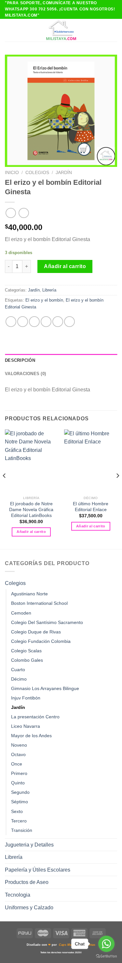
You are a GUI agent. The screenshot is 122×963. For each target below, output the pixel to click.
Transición (21, 830)
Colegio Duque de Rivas (36, 631)
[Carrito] (114, 30)
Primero (19, 773)
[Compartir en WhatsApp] (11, 321)
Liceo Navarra (25, 726)
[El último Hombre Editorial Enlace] (90, 461)
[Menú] (9, 30)
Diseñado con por (61, 944)
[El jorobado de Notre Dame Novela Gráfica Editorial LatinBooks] (31, 461)
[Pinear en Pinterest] (57, 321)
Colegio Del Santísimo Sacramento (47, 622)
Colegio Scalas (26, 650)
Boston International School (39, 603)
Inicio (12, 172)
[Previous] (4, 489)
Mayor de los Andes (31, 735)
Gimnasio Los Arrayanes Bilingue (45, 688)
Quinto (18, 782)
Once (16, 763)
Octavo (18, 754)
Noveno (19, 745)
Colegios (37, 172)
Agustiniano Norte (29, 593)
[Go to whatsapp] (106, 944)
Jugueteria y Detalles (29, 845)
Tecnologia (17, 895)
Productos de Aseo (26, 882)
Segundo (20, 792)
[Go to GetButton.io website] (106, 956)
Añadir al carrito (65, 266)
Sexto (17, 811)
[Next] (117, 489)
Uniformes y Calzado (29, 907)
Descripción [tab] (20, 360)
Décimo (19, 679)
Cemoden (21, 613)
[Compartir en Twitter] (34, 321)
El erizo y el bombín (44, 300)
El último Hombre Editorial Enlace (90, 506)
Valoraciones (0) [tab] (25, 373)
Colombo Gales (27, 660)
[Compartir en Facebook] (22, 321)
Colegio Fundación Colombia (41, 641)
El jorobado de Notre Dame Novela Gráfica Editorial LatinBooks (31, 509)
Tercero (19, 820)
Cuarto (18, 669)
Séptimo (19, 801)
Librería (49, 290)
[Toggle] (114, 583)
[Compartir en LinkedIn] (69, 321)
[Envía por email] (46, 321)
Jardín (64, 172)
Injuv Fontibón (25, 697)
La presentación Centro (35, 716)
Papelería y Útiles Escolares (37, 870)
